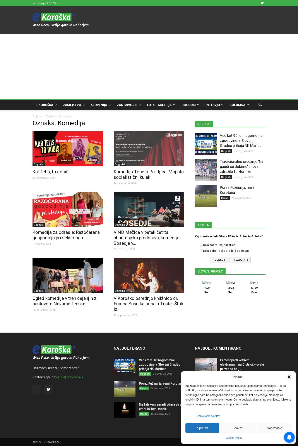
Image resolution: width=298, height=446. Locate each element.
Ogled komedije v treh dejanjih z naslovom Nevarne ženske (64, 301)
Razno (224, 198)
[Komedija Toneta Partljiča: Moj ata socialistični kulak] (149, 148)
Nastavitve (274, 428)
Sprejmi (202, 428)
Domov (37, 116)
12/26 (230, 290)
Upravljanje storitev (208, 416)
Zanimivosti (127, 105)
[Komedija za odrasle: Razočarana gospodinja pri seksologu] (68, 209)
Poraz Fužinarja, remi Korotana (161, 383)
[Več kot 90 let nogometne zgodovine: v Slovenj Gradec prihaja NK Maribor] (206, 144)
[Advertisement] (149, 66)
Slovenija (99, 105)
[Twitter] (262, 3)
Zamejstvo (72, 105)
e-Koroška (44, 105)
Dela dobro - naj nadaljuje (219, 244)
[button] (289, 377)
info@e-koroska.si (71, 377)
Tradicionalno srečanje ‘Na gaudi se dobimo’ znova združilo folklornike (241, 166)
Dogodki (189, 105)
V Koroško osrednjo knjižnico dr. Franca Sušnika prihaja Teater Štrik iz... (148, 304)
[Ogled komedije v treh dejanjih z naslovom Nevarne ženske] (68, 275)
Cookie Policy (234, 437)
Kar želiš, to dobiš (51, 171)
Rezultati (241, 259)
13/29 (254, 290)
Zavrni (238, 428)
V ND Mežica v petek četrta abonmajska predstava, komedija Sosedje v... (146, 238)
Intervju (213, 105)
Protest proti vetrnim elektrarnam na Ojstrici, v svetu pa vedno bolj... (242, 364)
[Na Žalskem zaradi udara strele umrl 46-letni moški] (124, 410)
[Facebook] (255, 3)
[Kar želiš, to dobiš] (68, 148)
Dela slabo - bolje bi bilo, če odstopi (226, 250)
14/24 (206, 290)
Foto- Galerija (159, 105)
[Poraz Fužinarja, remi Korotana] (206, 196)
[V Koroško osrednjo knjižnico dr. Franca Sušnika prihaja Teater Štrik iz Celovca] (149, 275)
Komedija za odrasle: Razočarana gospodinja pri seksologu (66, 235)
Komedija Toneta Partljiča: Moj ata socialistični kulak (149, 174)
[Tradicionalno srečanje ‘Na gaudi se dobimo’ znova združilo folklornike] (206, 170)
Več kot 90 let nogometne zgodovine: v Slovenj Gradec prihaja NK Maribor (241, 140)
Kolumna (237, 105)
